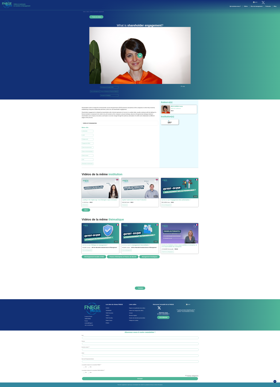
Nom (83, 335)
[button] (120, 123)
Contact (131, 313)
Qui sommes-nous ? (235, 6)
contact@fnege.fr (89, 323)
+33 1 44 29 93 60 (89, 325)
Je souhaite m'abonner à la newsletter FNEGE (91, 364)
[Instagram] (275, 2)
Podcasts (268, 6)
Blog (275, 6)
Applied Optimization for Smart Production (134, 200)
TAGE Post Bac (109, 318)
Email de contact (85, 347)
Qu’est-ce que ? (176, 200)
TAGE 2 (107, 315)
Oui (86, 366)
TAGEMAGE (108, 310)
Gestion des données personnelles (137, 318)
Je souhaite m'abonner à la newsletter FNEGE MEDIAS (93, 370)
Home (84, 11)
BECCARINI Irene (177, 106)
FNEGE (107, 308)
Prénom (83, 341)
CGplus (107, 322)
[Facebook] (259, 2)
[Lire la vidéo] (140, 55)
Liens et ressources (90, 123)
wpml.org (129, 384)
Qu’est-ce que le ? (136, 245)
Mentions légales (133, 315)
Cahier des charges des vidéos (136, 310)
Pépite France (109, 320)
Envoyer (140, 378)
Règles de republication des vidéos (137, 308)
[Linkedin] (267, 2)
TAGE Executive (109, 313)
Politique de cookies (133, 320)
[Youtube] (271, 2)
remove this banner (158, 384)
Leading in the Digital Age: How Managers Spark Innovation (99, 200)
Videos (87, 11)
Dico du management (256, 6)
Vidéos (246, 6)
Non (91, 366)
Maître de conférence (176, 108)
